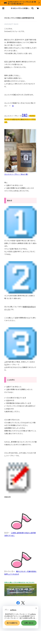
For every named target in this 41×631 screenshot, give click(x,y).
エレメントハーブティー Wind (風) (16, 174)
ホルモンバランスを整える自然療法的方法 (19, 18)
